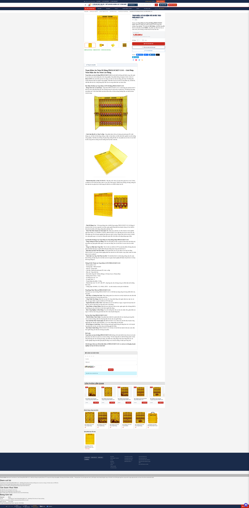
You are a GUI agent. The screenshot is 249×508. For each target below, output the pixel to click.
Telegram (136, 57)
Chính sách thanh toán (143, 458)
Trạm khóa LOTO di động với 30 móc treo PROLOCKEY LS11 (89, 447)
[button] (164, 395)
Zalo (154, 1)
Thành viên (112, 462)
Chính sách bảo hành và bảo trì (144, 459)
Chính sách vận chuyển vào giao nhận (144, 462)
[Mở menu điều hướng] (85, 4)
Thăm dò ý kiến (113, 466)
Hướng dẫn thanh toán (129, 458)
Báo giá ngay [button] (161, 1)
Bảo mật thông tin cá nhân (143, 464)
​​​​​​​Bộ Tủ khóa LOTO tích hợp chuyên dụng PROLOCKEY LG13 (101, 425)
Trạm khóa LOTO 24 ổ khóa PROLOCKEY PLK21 (153, 425)
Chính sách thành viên (143, 456)
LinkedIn (153, 54)
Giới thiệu (112, 461)
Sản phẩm (112, 456)
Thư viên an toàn (113, 467)
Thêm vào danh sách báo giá (149, 47)
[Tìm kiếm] (156, 5)
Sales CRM (164, 4)
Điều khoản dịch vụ (128, 461)
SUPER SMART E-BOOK (114, 458)
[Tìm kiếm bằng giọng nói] (153, 5)
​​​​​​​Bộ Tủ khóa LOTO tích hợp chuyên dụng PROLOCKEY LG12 (139, 425)
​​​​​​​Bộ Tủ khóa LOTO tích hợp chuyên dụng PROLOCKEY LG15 (114, 425)
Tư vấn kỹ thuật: (149, 50)
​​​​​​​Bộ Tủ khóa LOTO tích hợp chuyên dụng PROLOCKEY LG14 (89, 425)
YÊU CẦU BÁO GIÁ (149, 43)
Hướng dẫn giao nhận (128, 459)
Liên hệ (111, 464)
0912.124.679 (149, 1)
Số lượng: (134, 40)
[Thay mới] (94, 366)
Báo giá (96, 402)
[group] (107, 28)
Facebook (140, 54)
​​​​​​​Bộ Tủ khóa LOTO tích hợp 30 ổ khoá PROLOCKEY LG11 (126, 425)
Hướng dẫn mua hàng (128, 456)
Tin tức (111, 459)
